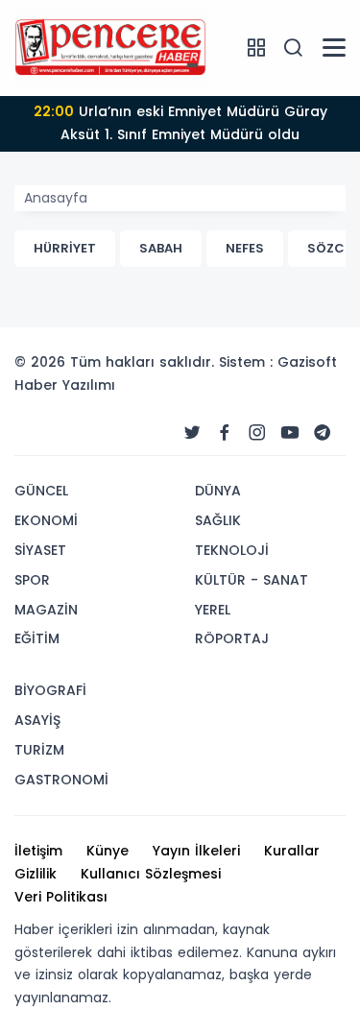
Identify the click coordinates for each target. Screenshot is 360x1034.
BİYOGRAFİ (50, 690)
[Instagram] (257, 433)
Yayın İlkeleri (196, 850)
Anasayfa (55, 197)
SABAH (160, 248)
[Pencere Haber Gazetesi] (110, 47)
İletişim (38, 850)
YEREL (212, 609)
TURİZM (39, 749)
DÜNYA (218, 490)
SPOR (32, 579)
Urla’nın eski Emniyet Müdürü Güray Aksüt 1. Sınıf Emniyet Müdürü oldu (180, 123)
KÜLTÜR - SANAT (251, 579)
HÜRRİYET (65, 248)
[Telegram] (322, 433)
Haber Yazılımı (64, 385)
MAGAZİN (46, 609)
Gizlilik (35, 873)
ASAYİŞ (37, 720)
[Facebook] (224, 433)
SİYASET (40, 550)
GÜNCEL (41, 490)
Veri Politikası (61, 896)
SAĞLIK (218, 520)
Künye (107, 850)
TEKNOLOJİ (232, 550)
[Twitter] (192, 433)
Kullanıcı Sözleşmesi (151, 873)
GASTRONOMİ (61, 779)
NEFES (245, 248)
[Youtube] (290, 433)
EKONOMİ (46, 520)
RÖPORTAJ (232, 638)
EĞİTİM (37, 638)
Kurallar (292, 850)
